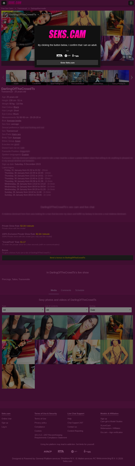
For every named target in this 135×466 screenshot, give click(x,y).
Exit (67, 50)
